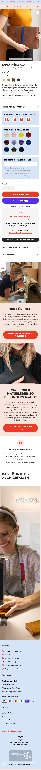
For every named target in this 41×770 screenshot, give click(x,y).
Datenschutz (6, 720)
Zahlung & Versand (8, 713)
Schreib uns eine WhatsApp (14, 651)
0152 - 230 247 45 (12, 658)
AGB (3, 716)
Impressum (5, 727)
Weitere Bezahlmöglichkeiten (20, 206)
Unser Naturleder (8, 684)
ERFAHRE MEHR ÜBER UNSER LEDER (20, 428)
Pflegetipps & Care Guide (11, 688)
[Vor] (38, 2)
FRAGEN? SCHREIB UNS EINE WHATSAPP (20, 240)
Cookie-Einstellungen (9, 723)
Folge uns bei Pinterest (13, 669)
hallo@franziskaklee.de (13, 655)
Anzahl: (4, 184)
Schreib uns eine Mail (12, 463)
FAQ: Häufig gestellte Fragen (12, 691)
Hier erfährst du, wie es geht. (20, 233)
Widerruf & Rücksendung (11, 731)
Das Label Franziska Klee (10, 681)
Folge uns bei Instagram (13, 665)
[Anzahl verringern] (4, 188)
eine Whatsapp (30, 463)
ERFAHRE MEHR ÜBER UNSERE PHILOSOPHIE (20, 334)
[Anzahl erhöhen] (11, 188)
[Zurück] (2, 2)
